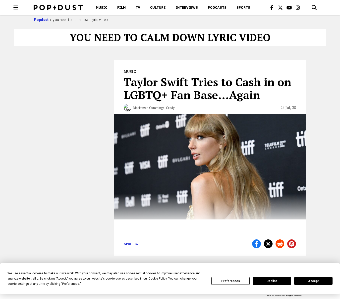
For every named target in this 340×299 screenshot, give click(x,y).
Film (121, 7)
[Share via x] (268, 243)
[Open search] (314, 7)
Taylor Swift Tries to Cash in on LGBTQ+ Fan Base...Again (207, 88)
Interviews (186, 7)
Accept (313, 281)
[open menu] (15, 7)
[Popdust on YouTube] (289, 7)
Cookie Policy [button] (158, 278)
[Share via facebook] (256, 243)
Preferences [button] (70, 284)
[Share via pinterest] (291, 243)
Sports (243, 7)
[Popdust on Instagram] (298, 7)
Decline (272, 281)
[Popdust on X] (280, 7)
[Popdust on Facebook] (272, 7)
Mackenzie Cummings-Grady (154, 107)
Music (101, 7)
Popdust (41, 20)
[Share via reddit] (280, 243)
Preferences (230, 281)
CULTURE (158, 7)
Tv (138, 7)
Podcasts (217, 7)
